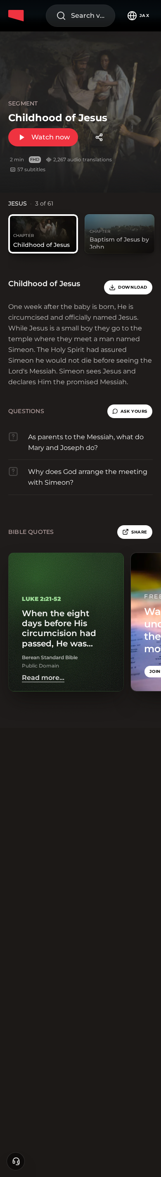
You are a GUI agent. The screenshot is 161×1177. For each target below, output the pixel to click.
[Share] (99, 137)
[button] (130, 411)
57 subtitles (31, 169)
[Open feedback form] (16, 1161)
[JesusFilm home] (17, 16)
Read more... (43, 678)
